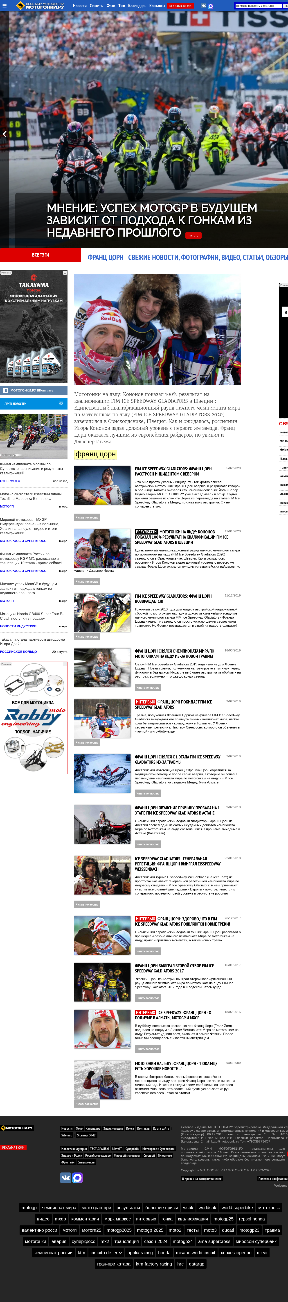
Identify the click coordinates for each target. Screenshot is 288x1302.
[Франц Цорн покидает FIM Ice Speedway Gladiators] (102, 718)
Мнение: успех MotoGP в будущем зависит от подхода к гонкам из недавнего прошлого (152, 220)
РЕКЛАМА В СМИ (180, 6)
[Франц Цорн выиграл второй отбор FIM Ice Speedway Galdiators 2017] (102, 982)
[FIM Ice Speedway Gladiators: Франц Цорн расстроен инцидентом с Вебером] (102, 485)
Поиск (130, 1128)
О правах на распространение (202, 1178)
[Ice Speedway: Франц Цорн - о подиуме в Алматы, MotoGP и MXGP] (102, 1029)
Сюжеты (97, 6)
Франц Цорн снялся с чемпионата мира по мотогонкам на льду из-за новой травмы (174, 653)
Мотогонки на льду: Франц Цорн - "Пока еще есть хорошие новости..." (176, 1066)
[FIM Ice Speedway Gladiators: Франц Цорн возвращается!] (102, 613)
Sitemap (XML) (86, 1135)
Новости (80, 6)
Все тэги (40, 255)
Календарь (137, 6)
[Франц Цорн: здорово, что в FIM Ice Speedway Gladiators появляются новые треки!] (102, 935)
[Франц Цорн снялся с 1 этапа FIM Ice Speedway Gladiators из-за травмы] (102, 773)
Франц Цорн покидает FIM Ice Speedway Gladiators (173, 704)
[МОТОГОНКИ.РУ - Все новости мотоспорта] (40, 9)
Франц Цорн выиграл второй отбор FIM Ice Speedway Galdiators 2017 (174, 968)
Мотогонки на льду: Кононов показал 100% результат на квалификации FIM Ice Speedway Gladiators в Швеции (181, 537)
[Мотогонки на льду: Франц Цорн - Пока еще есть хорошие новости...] (102, 1080)
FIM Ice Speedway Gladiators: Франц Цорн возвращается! (173, 598)
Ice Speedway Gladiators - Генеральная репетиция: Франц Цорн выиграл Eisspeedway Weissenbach (178, 864)
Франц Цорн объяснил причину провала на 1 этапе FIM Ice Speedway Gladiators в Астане (177, 810)
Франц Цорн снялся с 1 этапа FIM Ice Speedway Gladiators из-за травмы (177, 759)
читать (193, 235)
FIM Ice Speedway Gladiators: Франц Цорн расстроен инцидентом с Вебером (173, 471)
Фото (111, 6)
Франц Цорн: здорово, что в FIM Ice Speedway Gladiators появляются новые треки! (182, 921)
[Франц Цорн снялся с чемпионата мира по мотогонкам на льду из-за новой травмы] (102, 668)
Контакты (157, 6)
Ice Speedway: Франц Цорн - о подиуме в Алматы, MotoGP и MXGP (173, 1015)
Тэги (121, 6)
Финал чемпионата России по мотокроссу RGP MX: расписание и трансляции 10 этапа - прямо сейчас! (31, 558)
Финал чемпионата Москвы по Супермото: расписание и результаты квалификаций (31, 468)
